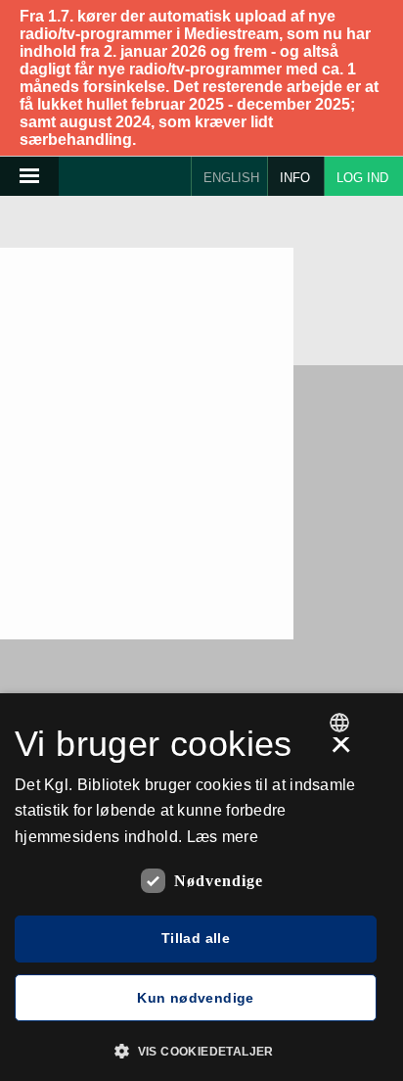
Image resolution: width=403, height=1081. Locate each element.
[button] (201, 1049)
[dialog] (201, 887)
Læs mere (222, 836)
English (231, 177)
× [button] (341, 751)
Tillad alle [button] (195, 938)
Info (295, 177)
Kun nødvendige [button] (195, 998)
